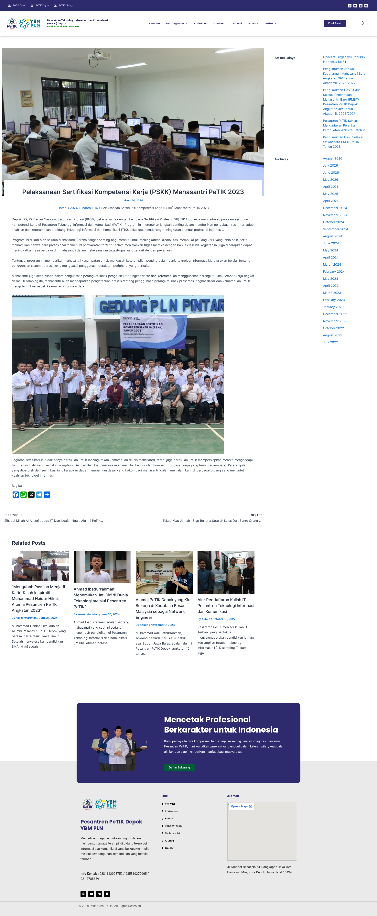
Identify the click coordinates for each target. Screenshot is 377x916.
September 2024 (335, 229)
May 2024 (330, 250)
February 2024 (334, 271)
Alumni (237, 23)
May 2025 (330, 194)
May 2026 (330, 180)
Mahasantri (219, 23)
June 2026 (331, 172)
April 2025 (331, 201)
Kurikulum (200, 23)
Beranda (154, 23)
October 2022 (333, 328)
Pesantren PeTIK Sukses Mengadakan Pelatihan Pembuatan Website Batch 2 (344, 125)
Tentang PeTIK (175, 23)
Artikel (269, 23)
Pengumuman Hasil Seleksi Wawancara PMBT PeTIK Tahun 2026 (343, 142)
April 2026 (331, 187)
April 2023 (331, 286)
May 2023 (330, 279)
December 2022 (335, 314)
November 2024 (335, 215)
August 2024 (332, 236)
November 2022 (335, 321)
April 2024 (331, 257)
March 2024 (332, 264)
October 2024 (333, 222)
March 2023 (332, 293)
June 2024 (331, 243)
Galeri (251, 23)
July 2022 (330, 342)
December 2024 (335, 208)
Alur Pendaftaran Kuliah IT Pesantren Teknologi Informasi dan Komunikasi (226, 605)
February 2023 (334, 300)
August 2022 (332, 335)
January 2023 (333, 307)
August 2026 (332, 158)
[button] (363, 24)
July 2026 (330, 165)
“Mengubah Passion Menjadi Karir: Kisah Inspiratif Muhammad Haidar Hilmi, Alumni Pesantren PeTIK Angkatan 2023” (38, 598)
